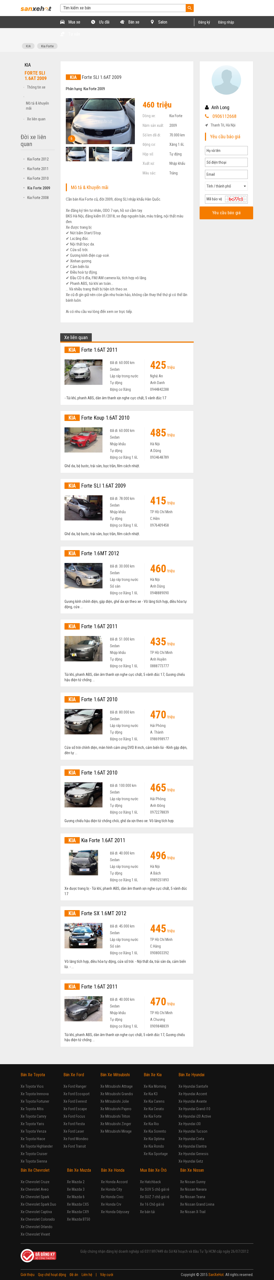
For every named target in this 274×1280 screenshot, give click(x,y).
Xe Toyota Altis (32, 1109)
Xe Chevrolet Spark (35, 1197)
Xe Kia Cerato (154, 1109)
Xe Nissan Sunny (193, 1182)
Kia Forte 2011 (36, 169)
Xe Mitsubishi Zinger (115, 1124)
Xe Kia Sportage (156, 1154)
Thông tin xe (36, 87)
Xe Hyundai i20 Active (194, 1116)
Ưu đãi (103, 22)
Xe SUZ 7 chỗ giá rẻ (154, 1197)
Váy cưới (106, 1275)
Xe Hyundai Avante (192, 1101)
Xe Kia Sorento (155, 1131)
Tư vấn (73, 34)
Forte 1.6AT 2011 (92, 350)
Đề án (74, 1275)
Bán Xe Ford (73, 1074)
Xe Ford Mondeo (75, 1139)
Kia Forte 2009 (36, 188)
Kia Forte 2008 (36, 198)
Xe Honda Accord (114, 1182)
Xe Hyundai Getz (190, 1161)
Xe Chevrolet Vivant (35, 1234)
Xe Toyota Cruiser (34, 1154)
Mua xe (73, 22)
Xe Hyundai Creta (191, 1139)
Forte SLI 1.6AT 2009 (97, 485)
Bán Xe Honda (112, 1170)
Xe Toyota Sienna (34, 1161)
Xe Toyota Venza (33, 1131)
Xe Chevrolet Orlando (36, 1227)
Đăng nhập (226, 22)
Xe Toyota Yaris (32, 1124)
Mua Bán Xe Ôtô (153, 1170)
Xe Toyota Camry (33, 1116)
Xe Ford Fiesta (74, 1124)
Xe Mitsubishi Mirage (116, 1131)
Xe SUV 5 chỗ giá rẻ (154, 1189)
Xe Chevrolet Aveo (35, 1189)
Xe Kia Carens (154, 1101)
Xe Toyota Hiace (33, 1139)
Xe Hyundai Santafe (193, 1086)
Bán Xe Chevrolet (35, 1170)
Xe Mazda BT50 (78, 1219)
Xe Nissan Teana (192, 1197)
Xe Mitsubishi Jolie (114, 1101)
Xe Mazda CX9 (78, 1212)
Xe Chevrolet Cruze (35, 1182)
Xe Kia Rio (151, 1124)
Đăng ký (204, 22)
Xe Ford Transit (74, 1146)
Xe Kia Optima (154, 1139)
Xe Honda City (111, 1189)
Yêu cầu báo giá (226, 212)
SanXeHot (216, 1275)
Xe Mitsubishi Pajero (115, 1109)
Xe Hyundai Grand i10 (194, 1109)
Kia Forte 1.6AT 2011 (96, 840)
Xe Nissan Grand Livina (197, 1204)
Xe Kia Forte (153, 1116)
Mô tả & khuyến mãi (37, 106)
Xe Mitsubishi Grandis (116, 1094)
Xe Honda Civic (112, 1197)
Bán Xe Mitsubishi (115, 1074)
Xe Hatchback (150, 1182)
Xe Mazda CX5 (78, 1204)
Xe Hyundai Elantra (192, 1146)
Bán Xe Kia (153, 1074)
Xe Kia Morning (155, 1086)
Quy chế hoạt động (52, 1275)
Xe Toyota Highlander (37, 1146)
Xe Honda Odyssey (115, 1212)
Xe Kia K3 (151, 1094)
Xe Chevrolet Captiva (36, 1212)
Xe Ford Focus (74, 1116)
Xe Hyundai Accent (192, 1094)
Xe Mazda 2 (76, 1182)
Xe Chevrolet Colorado (38, 1219)
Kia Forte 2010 (36, 178)
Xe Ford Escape (75, 1109)
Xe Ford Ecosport (76, 1094)
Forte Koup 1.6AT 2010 (99, 418)
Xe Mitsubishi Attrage (116, 1086)
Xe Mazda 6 (76, 1197)
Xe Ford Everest (75, 1101)
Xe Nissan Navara (193, 1189)
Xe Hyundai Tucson (192, 1131)
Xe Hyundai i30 (189, 1124)
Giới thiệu (28, 1275)
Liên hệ (87, 1275)
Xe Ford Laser (73, 1131)
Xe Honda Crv (111, 1204)
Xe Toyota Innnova (35, 1094)
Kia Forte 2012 (36, 159)
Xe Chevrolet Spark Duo (38, 1204)
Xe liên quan (36, 119)
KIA (28, 46)
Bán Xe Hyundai (191, 1074)
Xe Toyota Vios (32, 1086)
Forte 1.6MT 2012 (93, 553)
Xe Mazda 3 (76, 1189)
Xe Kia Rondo (154, 1146)
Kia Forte (47, 46)
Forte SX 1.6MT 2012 (97, 913)
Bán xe (133, 22)
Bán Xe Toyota (33, 1074)
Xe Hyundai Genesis (193, 1154)
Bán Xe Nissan (192, 1170)
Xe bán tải (147, 1212)
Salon (162, 22)
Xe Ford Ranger (74, 1086)
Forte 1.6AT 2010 (92, 699)
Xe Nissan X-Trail (193, 1212)
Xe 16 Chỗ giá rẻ (152, 1204)
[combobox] (226, 186)
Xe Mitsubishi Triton (115, 1116)
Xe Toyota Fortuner (35, 1101)
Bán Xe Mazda (79, 1170)
